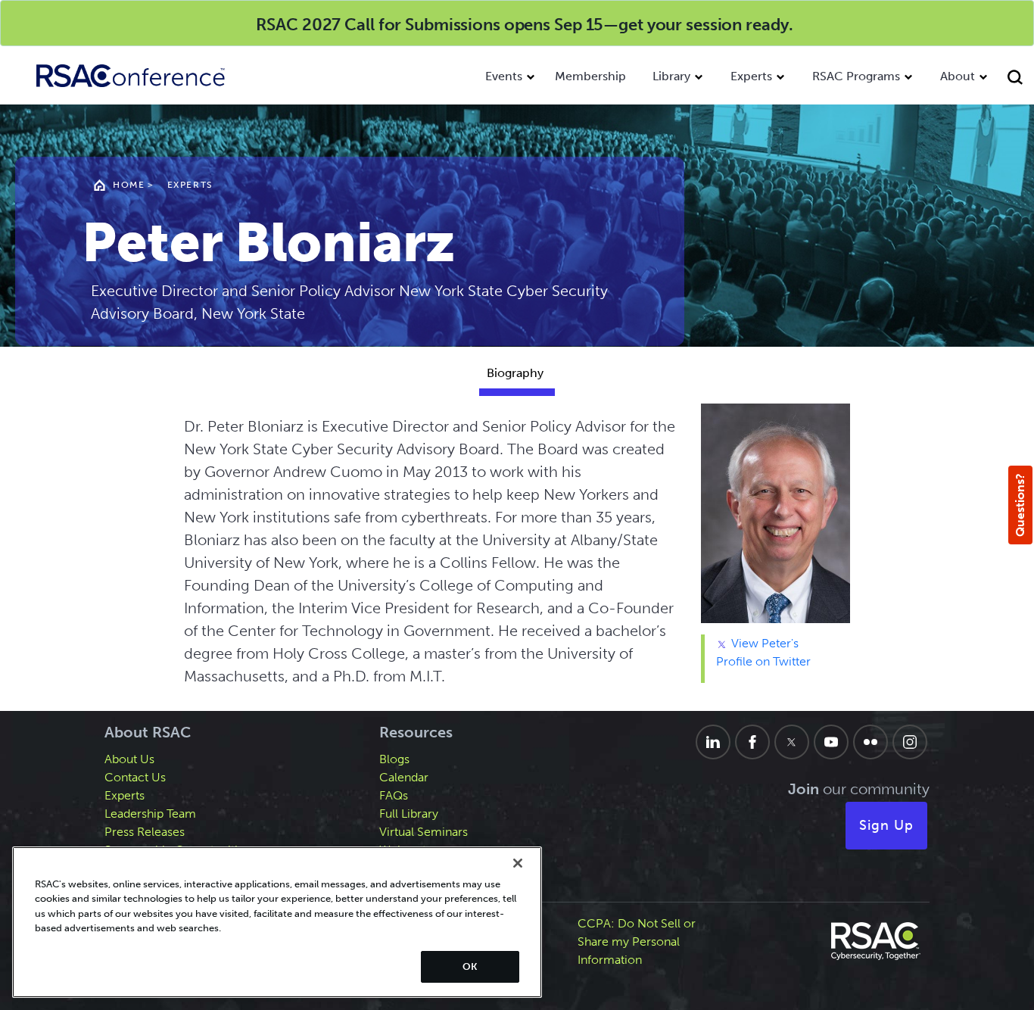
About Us (129, 759)
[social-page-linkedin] (713, 742)
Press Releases (144, 832)
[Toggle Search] (1017, 79)
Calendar (403, 777)
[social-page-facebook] (752, 742)
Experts (751, 76)
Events (503, 76)
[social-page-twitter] (791, 742)
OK (469, 966)
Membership (590, 76)
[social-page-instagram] (909, 742)
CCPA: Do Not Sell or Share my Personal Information (637, 941)
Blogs (394, 759)
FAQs (393, 795)
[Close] (517, 863)
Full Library (408, 813)
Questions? (1020, 505)
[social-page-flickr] (870, 742)
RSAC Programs (856, 76)
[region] (277, 922)
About (957, 76)
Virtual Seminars (423, 832)
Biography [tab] (515, 373)
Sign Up (886, 825)
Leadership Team (150, 813)
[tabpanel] (517, 557)
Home (129, 184)
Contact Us (135, 777)
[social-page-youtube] (831, 742)
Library (671, 76)
